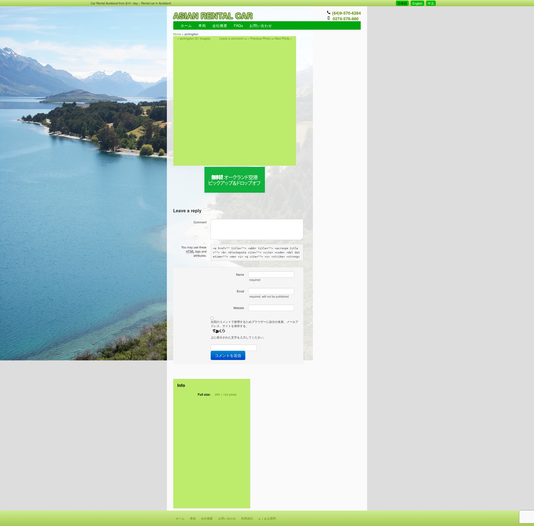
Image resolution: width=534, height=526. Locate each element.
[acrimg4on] (234, 180)
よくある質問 (267, 518)
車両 (202, 25)
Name (240, 274)
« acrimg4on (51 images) (193, 38)
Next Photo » (283, 38)
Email (240, 291)
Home (177, 34)
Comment (200, 222)
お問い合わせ (260, 25)
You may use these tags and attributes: (194, 251)
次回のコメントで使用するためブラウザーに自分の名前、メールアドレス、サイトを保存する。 (254, 324)
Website (238, 308)
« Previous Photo (259, 38)
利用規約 (247, 518)
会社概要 (219, 25)
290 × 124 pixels (226, 394)
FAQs (238, 25)
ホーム (186, 25)
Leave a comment (231, 38)
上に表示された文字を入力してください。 (238, 337)
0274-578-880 (346, 18)
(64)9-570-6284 (346, 13)
